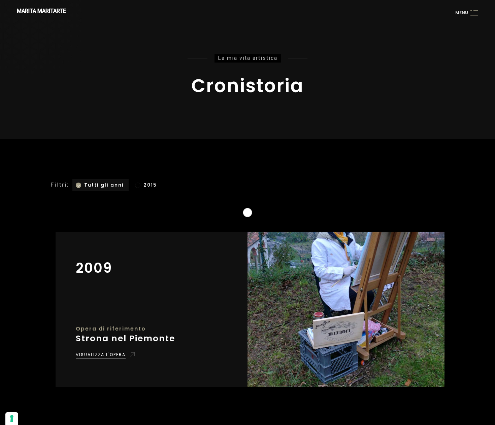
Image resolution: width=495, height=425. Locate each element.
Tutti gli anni (104, 185)
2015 (150, 185)
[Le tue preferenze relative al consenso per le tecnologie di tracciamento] (11, 418)
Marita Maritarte (41, 11)
